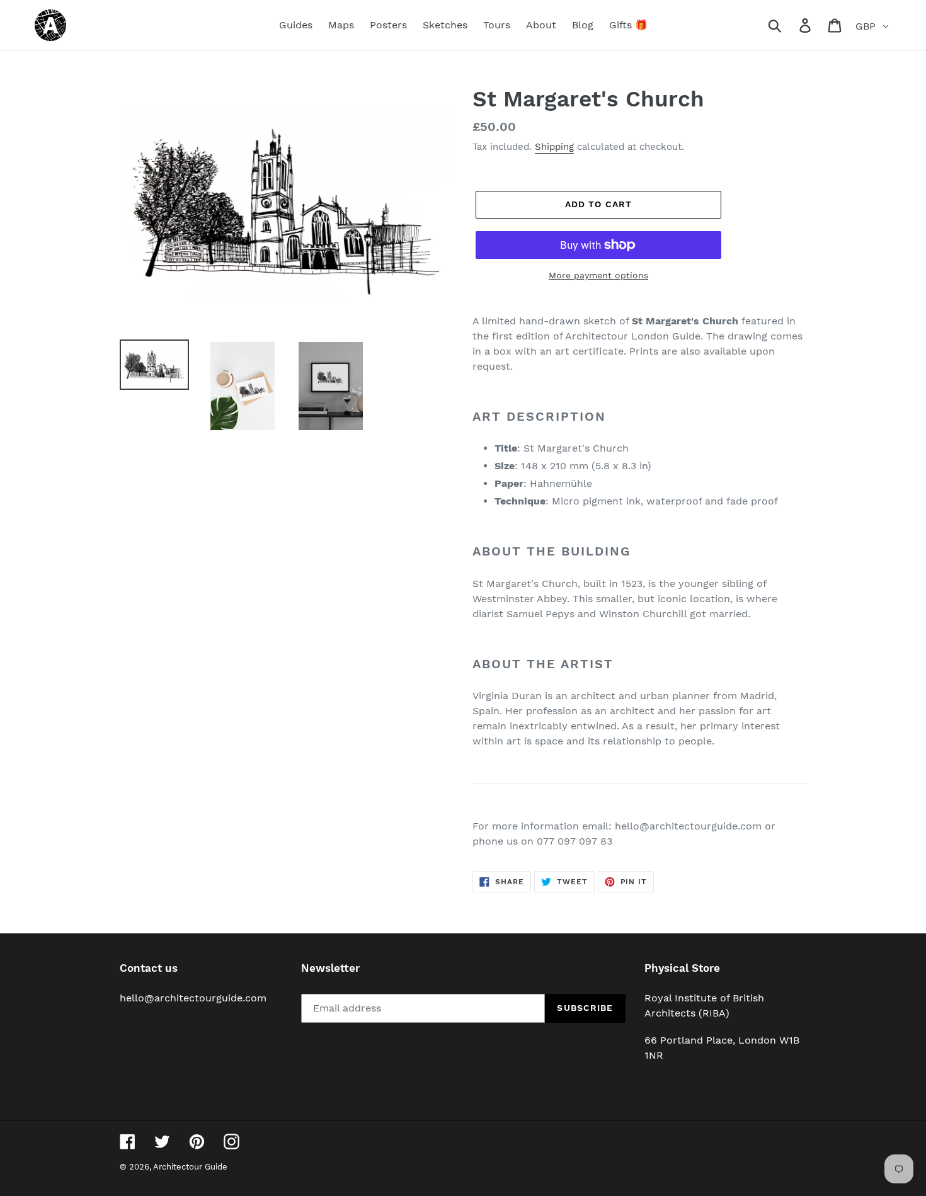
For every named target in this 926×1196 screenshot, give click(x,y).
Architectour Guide (190, 1166)
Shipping (554, 146)
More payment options (598, 275)
